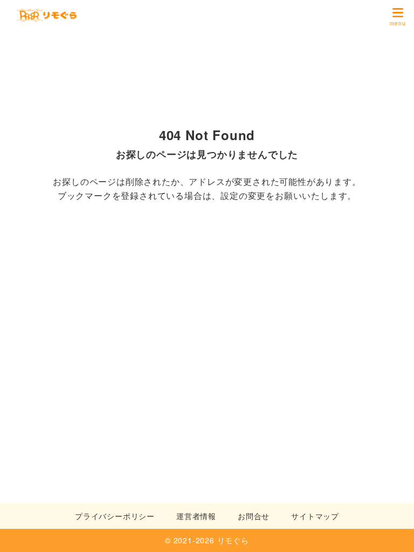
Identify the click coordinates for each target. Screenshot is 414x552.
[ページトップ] (392, 530)
